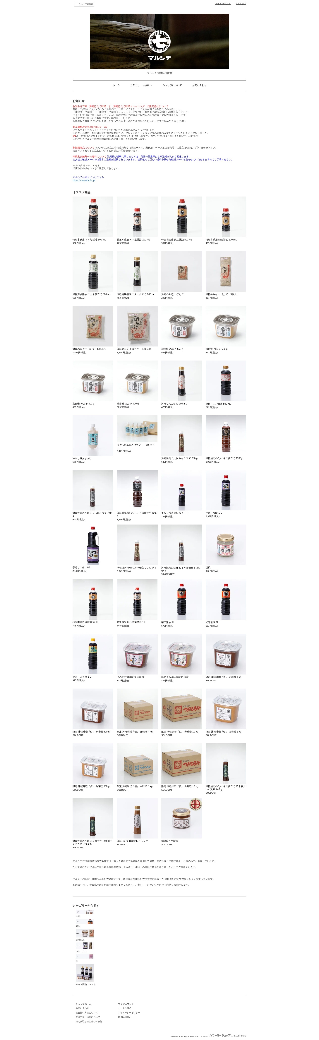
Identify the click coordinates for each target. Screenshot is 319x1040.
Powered (205, 1036)
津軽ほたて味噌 (169, 841)
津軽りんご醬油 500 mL (218, 403)
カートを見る (124, 1008)
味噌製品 (80, 939)
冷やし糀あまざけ (82, 458)
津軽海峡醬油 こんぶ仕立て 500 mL (92, 294)
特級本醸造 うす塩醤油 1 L (131, 622)
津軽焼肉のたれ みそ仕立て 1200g (224, 458)
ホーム (116, 85)
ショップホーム (83, 1004)
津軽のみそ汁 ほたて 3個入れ (222, 294)
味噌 (78, 916)
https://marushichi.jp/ (84, 180)
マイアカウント (223, 3)
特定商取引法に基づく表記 (89, 1021)
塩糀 (208, 567)
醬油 (78, 926)
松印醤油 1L (212, 622)
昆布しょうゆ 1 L (82, 676)
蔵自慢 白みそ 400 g (128, 403)
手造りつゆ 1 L (214, 512)
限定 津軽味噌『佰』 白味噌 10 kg (179, 786)
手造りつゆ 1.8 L (82, 567)
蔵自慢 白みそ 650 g (216, 349)
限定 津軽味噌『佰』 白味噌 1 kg (223, 731)
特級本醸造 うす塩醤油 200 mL (133, 239)
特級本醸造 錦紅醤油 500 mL (176, 239)
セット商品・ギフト (86, 984)
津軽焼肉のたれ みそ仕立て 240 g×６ (137, 567)
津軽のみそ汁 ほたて (172, 294)
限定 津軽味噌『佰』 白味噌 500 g (91, 786)
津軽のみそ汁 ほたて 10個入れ (134, 349)
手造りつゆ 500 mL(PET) (174, 513)
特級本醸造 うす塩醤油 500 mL (89, 239)
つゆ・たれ (81, 951)
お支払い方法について (87, 1012)
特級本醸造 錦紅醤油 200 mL (221, 239)
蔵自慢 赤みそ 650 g (172, 349)
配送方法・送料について (88, 1017)
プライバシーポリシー (129, 1012)
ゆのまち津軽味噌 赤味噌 (130, 677)
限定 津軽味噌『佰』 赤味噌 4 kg (134, 731)
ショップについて (172, 85)
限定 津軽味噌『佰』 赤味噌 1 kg (223, 677)
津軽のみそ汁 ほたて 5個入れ (89, 349)
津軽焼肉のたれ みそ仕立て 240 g (179, 458)
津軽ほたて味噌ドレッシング (132, 841)
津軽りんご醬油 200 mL (174, 403)
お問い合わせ (199, 85)
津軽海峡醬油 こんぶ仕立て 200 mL (136, 294)
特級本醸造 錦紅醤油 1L (85, 622)
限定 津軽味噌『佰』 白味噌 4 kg (134, 786)
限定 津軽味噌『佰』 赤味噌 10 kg (179, 731)
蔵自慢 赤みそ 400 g (83, 403)
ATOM (127, 1017)
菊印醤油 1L (167, 622)
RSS (120, 1017)
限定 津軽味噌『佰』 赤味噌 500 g (91, 731)
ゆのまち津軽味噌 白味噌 (174, 677)
